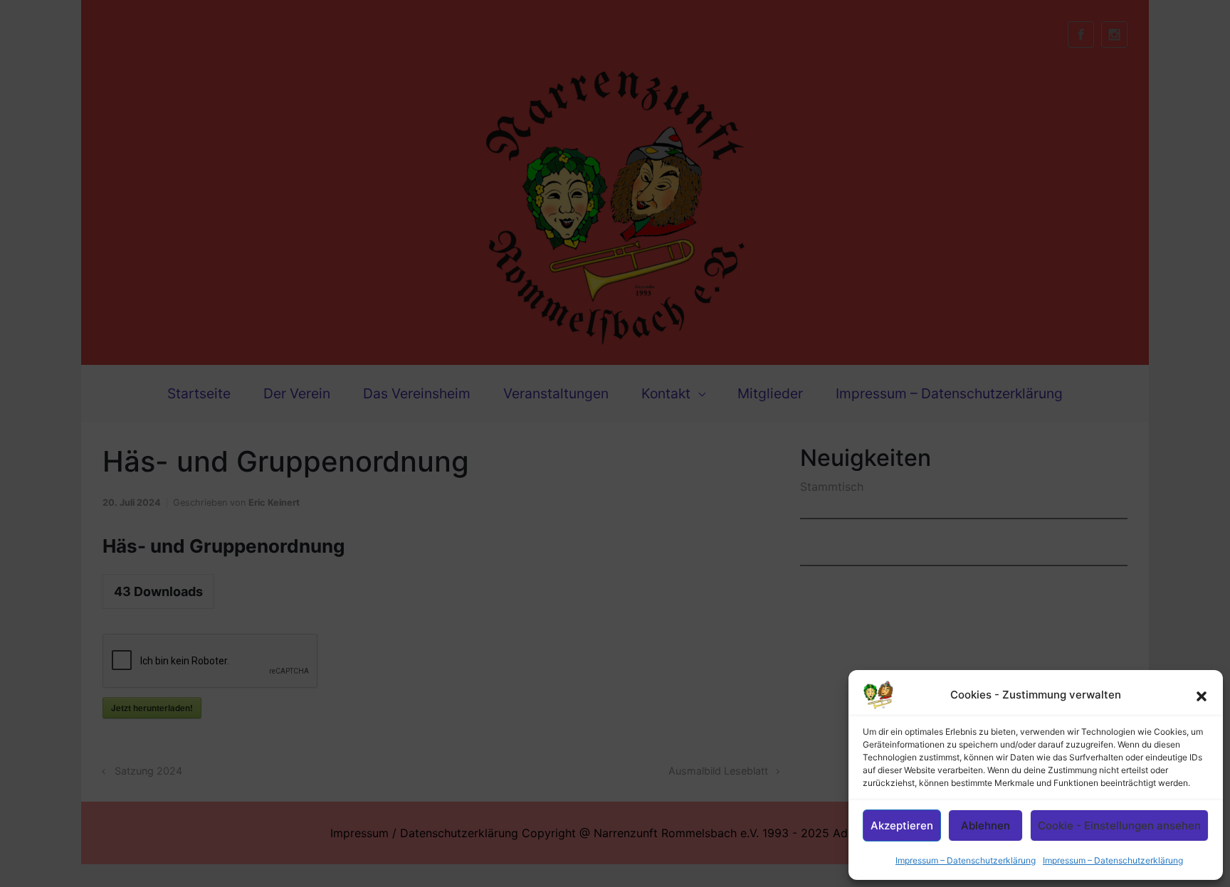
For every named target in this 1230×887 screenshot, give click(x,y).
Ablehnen (985, 825)
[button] (1201, 695)
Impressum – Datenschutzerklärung (965, 860)
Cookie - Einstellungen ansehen (1119, 825)
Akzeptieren (902, 825)
